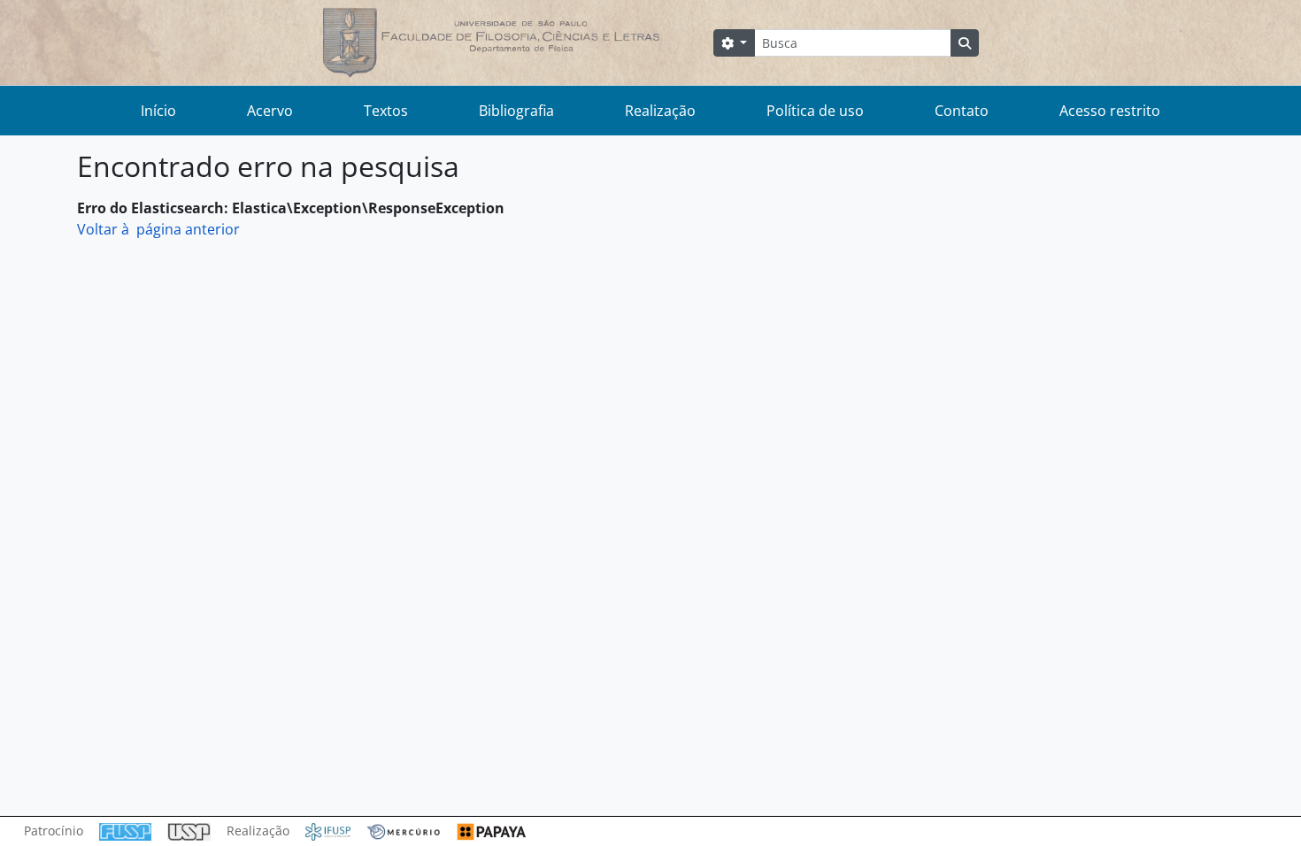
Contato (962, 110)
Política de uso (815, 110)
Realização (660, 110)
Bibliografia (516, 110)
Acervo (270, 110)
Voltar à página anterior (158, 229)
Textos (386, 110)
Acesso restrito (1109, 110)
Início (158, 110)
